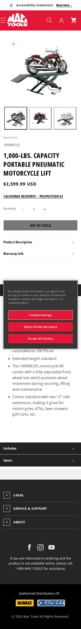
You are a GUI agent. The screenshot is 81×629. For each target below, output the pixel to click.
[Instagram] (40, 547)
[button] (49, 20)
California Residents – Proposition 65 (33, 196)
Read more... (64, 5)
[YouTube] (51, 547)
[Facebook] (29, 547)
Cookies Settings (40, 315)
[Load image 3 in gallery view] (65, 118)
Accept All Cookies (40, 338)
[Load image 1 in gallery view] (15, 118)
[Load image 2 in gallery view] (40, 118)
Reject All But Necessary (40, 326)
